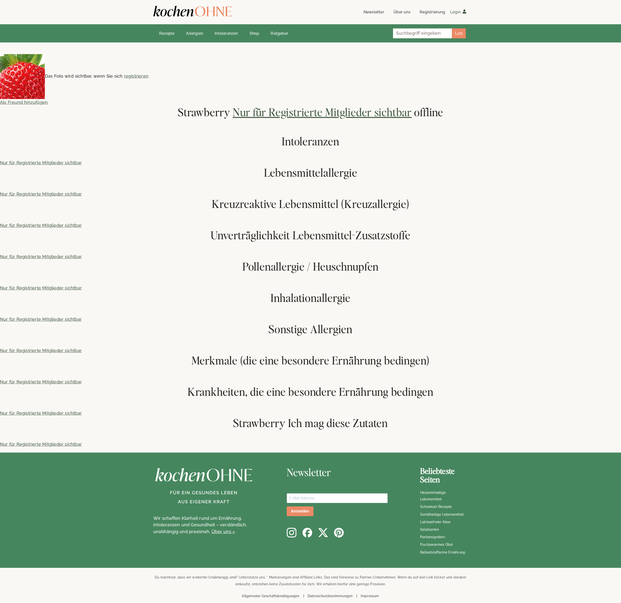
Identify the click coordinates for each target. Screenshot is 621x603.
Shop (254, 33)
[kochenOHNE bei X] (323, 532)
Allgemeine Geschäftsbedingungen (270, 596)
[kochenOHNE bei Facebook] (307, 532)
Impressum (370, 596)
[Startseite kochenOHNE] (192, 11)
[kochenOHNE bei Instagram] (291, 532)
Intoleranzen (226, 33)
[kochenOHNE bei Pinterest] (339, 532)
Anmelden (300, 511)
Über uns (401, 12)
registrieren (136, 76)
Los (459, 33)
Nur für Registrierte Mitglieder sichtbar (322, 112)
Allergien (194, 33)
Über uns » (223, 531)
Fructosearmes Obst (436, 544)
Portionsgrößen (432, 537)
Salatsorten (429, 529)
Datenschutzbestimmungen (330, 596)
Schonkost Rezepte (436, 507)
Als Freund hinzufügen (24, 102)
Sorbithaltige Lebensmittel (442, 514)
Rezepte (166, 33)
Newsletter (374, 12)
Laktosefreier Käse (435, 522)
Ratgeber (279, 33)
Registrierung (432, 12)
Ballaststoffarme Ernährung (442, 552)
